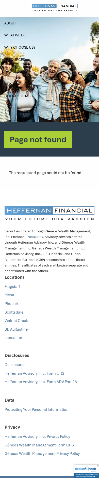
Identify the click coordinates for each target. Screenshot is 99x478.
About (10, 23)
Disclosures (16, 71)
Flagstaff (12, 286)
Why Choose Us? (20, 47)
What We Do (15, 35)
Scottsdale (14, 312)
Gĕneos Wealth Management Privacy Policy (42, 453)
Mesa (9, 294)
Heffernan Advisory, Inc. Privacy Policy (37, 436)
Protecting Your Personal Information (37, 409)
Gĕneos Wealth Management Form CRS (39, 444)
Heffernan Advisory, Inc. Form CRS (34, 373)
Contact (12, 83)
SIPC (39, 236)
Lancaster (13, 337)
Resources (14, 59)
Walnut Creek (16, 320)
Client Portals (18, 95)
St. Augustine (16, 329)
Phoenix (12, 303)
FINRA (29, 236)
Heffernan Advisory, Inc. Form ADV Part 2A (41, 381)
